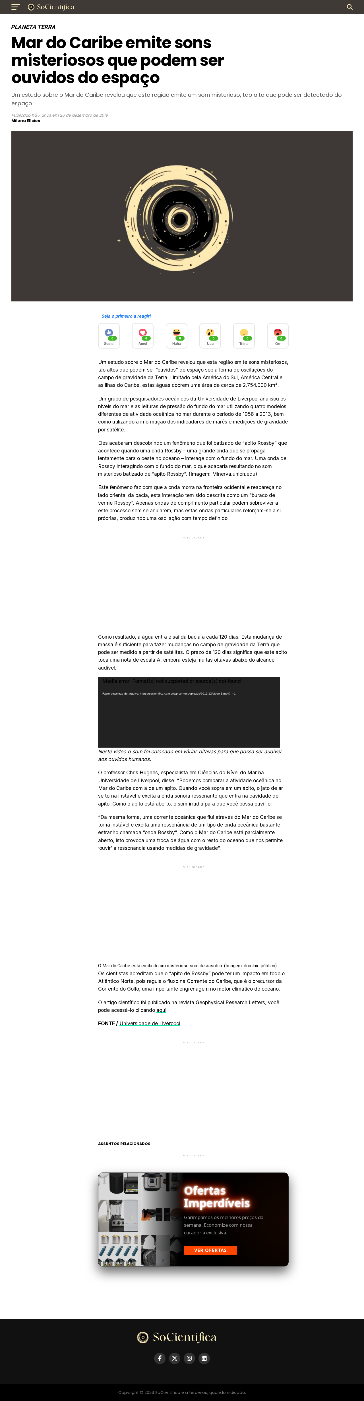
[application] (189, 712)
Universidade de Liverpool (149, 1023)
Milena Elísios (25, 120)
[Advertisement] (193, 580)
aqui (161, 1010)
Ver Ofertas (210, 1250)
